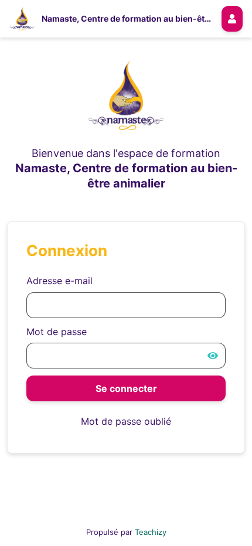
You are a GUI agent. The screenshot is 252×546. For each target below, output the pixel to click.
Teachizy (150, 532)
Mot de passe (56, 331)
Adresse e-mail (59, 280)
